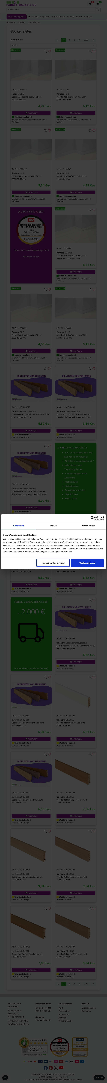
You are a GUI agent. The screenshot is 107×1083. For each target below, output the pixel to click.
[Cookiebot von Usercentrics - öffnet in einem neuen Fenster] (92, 518)
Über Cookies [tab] (88, 525)
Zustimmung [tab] (18, 525)
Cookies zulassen (87, 563)
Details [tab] (53, 525)
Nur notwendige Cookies (53, 563)
